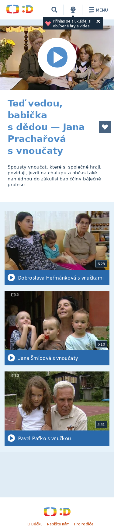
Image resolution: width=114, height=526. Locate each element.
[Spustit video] (57, 58)
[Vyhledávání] (54, 9)
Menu (102, 10)
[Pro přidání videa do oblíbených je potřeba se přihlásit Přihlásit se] (105, 127)
